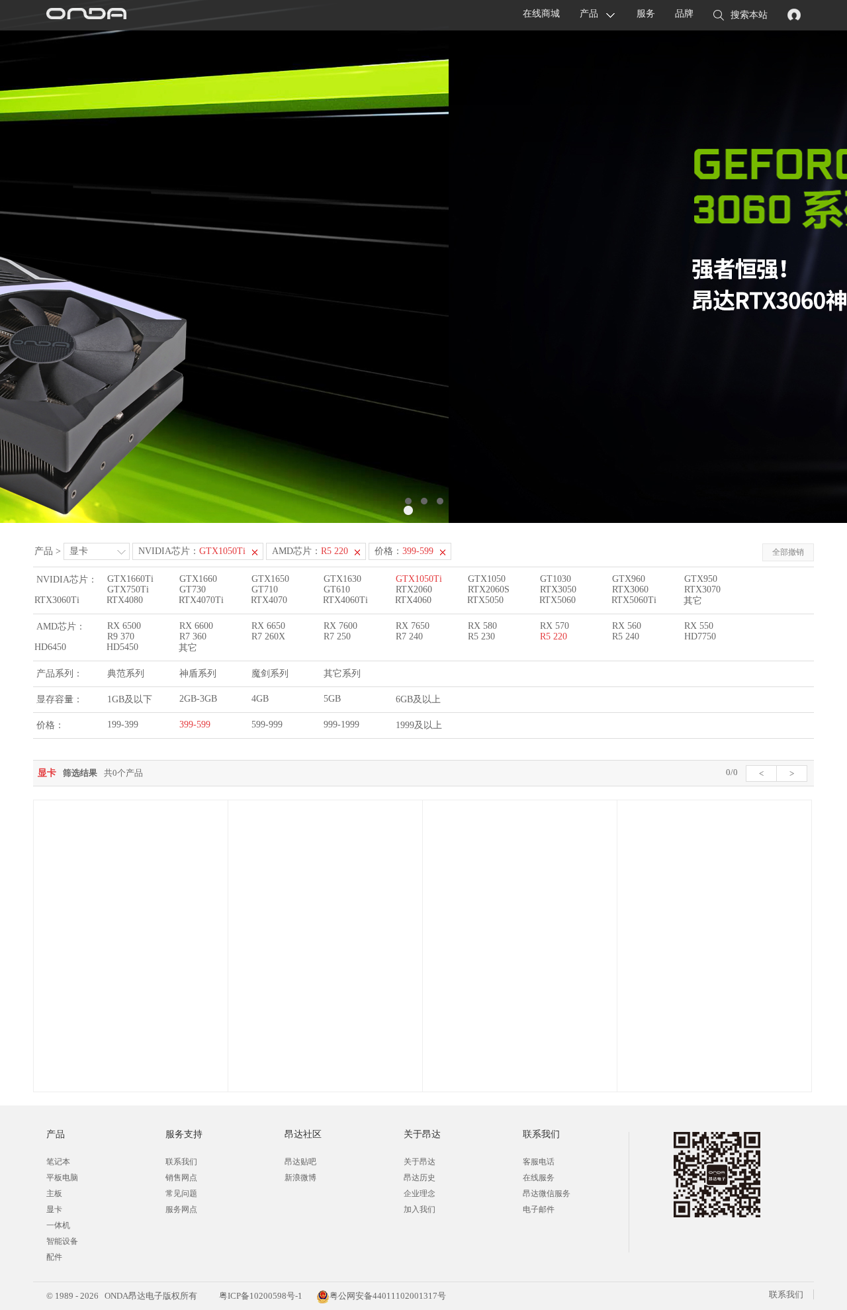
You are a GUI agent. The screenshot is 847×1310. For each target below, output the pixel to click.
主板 (54, 1193)
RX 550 (698, 626)
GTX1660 (198, 579)
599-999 (267, 724)
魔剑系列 (270, 673)
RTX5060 (557, 600)
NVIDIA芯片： (191, 551)
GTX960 (628, 579)
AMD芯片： (310, 551)
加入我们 (419, 1209)
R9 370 (120, 636)
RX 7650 (412, 626)
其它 (693, 601)
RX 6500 (124, 626)
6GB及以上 (418, 699)
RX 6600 (196, 626)
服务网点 (181, 1209)
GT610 (337, 589)
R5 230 (481, 636)
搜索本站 (749, 15)
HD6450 (50, 647)
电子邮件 (539, 1209)
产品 (589, 14)
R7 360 (192, 636)
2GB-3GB (198, 699)
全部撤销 (788, 552)
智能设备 (62, 1241)
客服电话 (539, 1161)
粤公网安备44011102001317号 (388, 1296)
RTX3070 (702, 589)
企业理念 (419, 1193)
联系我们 (181, 1161)
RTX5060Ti (633, 600)
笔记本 (58, 1161)
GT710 (264, 589)
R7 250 (337, 636)
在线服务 (539, 1177)
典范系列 (125, 673)
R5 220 (553, 636)
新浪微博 (300, 1177)
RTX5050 (485, 600)
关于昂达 (419, 1161)
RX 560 (626, 626)
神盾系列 (197, 673)
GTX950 (700, 579)
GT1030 (555, 579)
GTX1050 (487, 579)
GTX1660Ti (130, 579)
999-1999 (341, 724)
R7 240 (409, 636)
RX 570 (554, 626)
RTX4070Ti (201, 600)
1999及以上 (419, 725)
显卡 (78, 551)
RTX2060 (414, 589)
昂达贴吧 (300, 1161)
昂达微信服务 (546, 1193)
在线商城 (541, 14)
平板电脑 (62, 1177)
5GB (332, 699)
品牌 (684, 14)
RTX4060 (413, 600)
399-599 (194, 724)
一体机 (58, 1225)
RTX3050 (558, 589)
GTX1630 (342, 579)
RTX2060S (489, 589)
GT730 (192, 589)
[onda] (86, 15)
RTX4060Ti (345, 600)
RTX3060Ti (56, 600)
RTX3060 (630, 589)
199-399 (122, 724)
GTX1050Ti (419, 579)
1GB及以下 (129, 699)
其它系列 (342, 673)
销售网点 (181, 1177)
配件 (54, 1257)
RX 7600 (340, 626)
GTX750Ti (128, 589)
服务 (646, 14)
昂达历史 (419, 1177)
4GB (260, 699)
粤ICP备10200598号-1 (259, 1296)
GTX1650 (270, 579)
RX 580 (482, 626)
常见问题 (181, 1193)
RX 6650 (268, 626)
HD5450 (122, 647)
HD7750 (700, 636)
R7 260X (268, 636)
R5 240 (625, 636)
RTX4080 (125, 600)
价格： (404, 551)
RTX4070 (269, 600)
